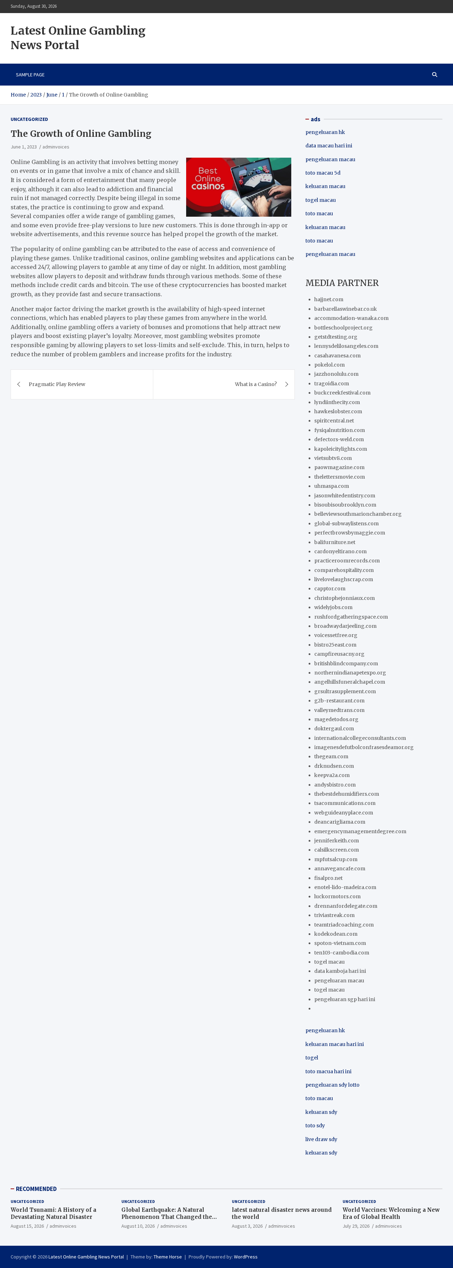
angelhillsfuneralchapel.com (349, 682)
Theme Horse (168, 1257)
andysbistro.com (335, 785)
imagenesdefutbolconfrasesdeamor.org (364, 747)
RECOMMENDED (36, 1189)
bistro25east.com (335, 645)
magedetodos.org (336, 719)
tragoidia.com (331, 383)
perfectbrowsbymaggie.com (349, 533)
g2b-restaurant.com (339, 700)
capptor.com (329, 588)
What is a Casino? (256, 384)
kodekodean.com (335, 934)
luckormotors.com (337, 896)
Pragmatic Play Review (57, 384)
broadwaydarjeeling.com (345, 626)
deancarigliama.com (339, 822)
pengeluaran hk (325, 132)
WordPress (246, 1257)
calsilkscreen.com (336, 850)
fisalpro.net (328, 878)
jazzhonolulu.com (336, 374)
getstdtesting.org (335, 337)
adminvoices (55, 147)
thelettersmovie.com (339, 477)
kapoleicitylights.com (340, 449)
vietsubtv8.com (333, 458)
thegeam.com (331, 756)
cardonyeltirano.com (340, 551)
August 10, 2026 (138, 1226)
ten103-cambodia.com (341, 952)
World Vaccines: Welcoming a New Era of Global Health (391, 1213)
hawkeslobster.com (338, 411)
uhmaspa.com (331, 486)
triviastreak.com (334, 915)
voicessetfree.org (335, 635)
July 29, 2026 (356, 1226)
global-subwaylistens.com (346, 523)
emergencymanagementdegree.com (360, 831)
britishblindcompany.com (346, 663)
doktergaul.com (334, 728)
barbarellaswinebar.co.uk (345, 309)
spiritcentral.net (334, 420)
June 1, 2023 (24, 147)
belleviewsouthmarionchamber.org (358, 514)
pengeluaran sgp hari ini (344, 999)
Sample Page (30, 74)
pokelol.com (329, 365)
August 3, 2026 (247, 1226)
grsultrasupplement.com (345, 691)
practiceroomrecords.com (347, 560)
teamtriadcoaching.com (344, 925)
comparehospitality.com (344, 570)
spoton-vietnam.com (340, 943)
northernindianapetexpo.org (350, 673)
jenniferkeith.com (336, 840)
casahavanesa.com (337, 355)
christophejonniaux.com (344, 598)
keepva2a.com (332, 775)
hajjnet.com (328, 299)
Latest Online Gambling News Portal (78, 38)
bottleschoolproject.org (343, 328)
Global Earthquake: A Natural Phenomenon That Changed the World (166, 1216)
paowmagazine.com (339, 467)
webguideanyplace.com (343, 813)
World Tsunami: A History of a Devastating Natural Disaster (53, 1213)
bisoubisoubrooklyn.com (345, 505)
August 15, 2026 (27, 1226)
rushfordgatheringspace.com (351, 617)
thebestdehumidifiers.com (346, 794)
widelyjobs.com (333, 607)
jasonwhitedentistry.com (344, 495)
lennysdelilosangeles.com (346, 346)
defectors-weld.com (339, 439)
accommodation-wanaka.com (351, 318)
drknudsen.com (334, 766)
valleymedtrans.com (339, 710)
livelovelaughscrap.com (343, 579)
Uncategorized (29, 119)
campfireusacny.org (339, 654)
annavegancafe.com (339, 868)
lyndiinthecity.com (337, 402)
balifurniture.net (334, 542)
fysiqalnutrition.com (339, 430)
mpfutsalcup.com (335, 859)
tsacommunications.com (344, 803)
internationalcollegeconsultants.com (360, 738)
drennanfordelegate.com (345, 906)
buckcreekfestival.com (342, 393)
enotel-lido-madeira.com (345, 887)
